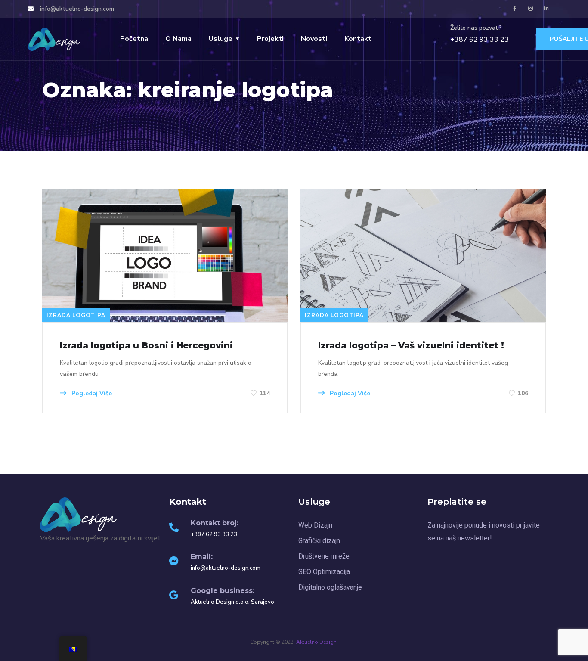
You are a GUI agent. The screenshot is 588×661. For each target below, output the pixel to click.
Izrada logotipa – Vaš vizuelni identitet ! (411, 345)
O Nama (178, 38)
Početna (134, 38)
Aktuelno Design (316, 642)
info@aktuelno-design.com (225, 568)
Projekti (270, 38)
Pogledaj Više (91, 393)
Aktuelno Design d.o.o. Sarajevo (232, 602)
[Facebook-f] (514, 8)
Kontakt (357, 38)
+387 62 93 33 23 (479, 39)
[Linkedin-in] (546, 8)
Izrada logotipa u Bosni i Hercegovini (146, 345)
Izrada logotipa (75, 315)
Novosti (314, 38)
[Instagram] (530, 8)
